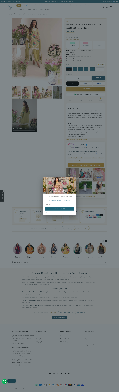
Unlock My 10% (59, 208)
